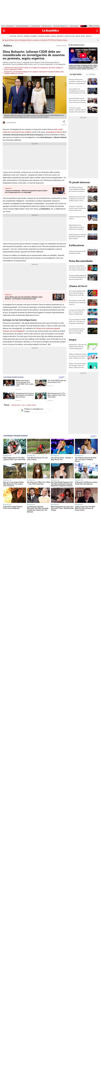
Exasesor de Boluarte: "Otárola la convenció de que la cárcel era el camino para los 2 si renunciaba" (26, 191)
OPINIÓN (26, 36)
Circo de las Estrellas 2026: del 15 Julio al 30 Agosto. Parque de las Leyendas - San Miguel (77, 294)
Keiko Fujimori (74, 26)
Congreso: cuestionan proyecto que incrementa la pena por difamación (77, 208)
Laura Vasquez (11, 122)
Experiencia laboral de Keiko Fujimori (77, 217)
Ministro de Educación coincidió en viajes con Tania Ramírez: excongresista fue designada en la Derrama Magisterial (77, 83)
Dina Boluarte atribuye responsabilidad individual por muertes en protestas (77, 189)
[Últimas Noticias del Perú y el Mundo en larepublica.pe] (50, 30)
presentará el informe (54, 132)
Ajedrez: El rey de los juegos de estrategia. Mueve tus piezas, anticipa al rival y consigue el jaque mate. (77, 366)
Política (8, 45)
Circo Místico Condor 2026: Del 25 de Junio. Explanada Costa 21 (77, 302)
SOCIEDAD (41, 36)
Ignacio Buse (9, 26)
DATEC (83, 36)
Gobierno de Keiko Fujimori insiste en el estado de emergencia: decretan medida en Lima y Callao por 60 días (33, 68)
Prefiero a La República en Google (33, 410)
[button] (4, 31)
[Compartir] (64, 121)
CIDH (23, 405)
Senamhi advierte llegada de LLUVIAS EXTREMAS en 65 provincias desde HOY (78, 277)
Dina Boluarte (16, 405)
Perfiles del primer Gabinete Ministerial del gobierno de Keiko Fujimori (77, 236)
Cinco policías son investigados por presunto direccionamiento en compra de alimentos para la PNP (78, 92)
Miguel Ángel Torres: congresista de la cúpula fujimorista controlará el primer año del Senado (76, 228)
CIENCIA (53, 36)
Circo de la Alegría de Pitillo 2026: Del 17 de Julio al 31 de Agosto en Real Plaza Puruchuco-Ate (77, 322)
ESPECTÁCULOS (70, 36)
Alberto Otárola (31, 405)
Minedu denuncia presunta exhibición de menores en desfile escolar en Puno (77, 198)
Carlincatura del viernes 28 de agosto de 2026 (77, 252)
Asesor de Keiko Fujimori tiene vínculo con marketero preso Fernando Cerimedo (77, 100)
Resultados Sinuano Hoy (60, 26)
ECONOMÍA (33, 36)
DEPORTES (60, 36)
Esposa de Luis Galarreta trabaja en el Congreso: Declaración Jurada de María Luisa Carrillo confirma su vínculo (34, 72)
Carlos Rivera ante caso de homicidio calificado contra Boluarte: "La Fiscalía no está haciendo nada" (23, 298)
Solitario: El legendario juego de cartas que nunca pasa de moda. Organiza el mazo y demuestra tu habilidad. (78, 357)
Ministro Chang (46, 26)
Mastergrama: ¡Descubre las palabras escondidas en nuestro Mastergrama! (78, 346)
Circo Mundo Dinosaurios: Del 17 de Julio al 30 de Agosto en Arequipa (77, 331)
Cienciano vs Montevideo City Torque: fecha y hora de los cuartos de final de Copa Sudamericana (77, 269)
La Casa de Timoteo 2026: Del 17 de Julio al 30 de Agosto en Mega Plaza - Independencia (77, 313)
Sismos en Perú (35, 26)
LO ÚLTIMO (12, 36)
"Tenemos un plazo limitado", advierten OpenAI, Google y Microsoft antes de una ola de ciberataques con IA (77, 111)
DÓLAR (78, 36)
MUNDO (47, 36)
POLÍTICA (20, 36)
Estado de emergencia (22, 26)
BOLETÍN (89, 36)
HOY (3, 26)
